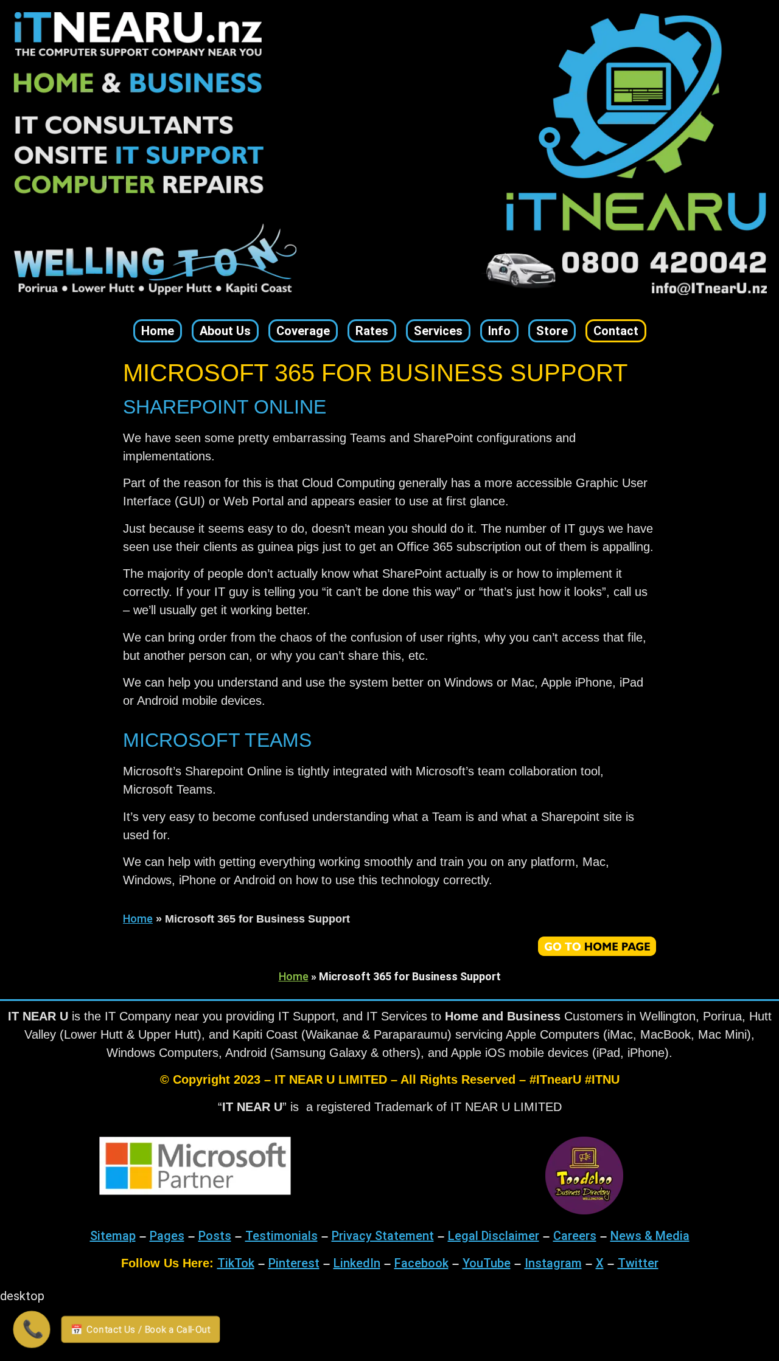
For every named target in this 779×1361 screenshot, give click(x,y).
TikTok (235, 1263)
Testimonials (281, 1235)
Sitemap (113, 1235)
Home (138, 918)
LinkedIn (357, 1263)
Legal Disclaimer (493, 1235)
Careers (574, 1235)
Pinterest (294, 1263)
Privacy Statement (383, 1235)
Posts (214, 1235)
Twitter (638, 1263)
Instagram (553, 1263)
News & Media (650, 1235)
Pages (167, 1235)
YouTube (487, 1263)
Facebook (421, 1263)
